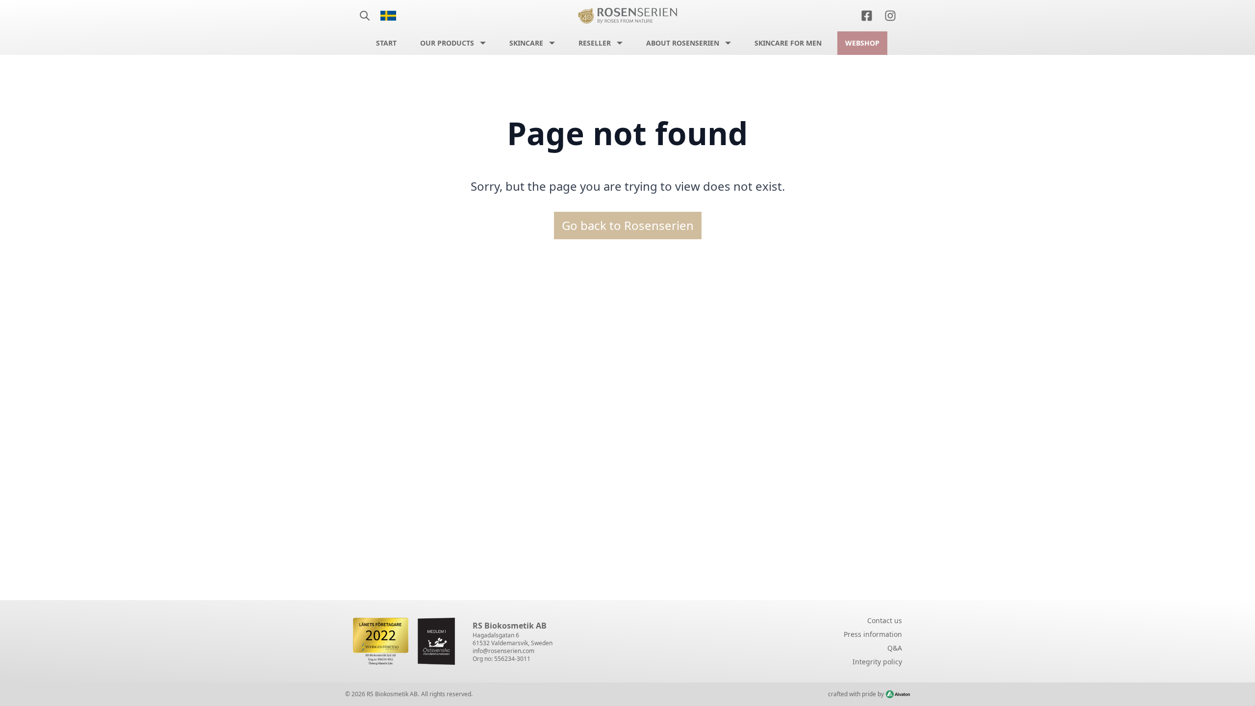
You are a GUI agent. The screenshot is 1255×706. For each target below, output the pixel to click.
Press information (873, 634)
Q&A (894, 648)
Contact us (884, 620)
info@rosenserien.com (503, 651)
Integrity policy (877, 661)
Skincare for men (788, 43)
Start (386, 43)
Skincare (526, 43)
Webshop (862, 43)
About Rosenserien (682, 43)
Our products (447, 43)
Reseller (594, 43)
